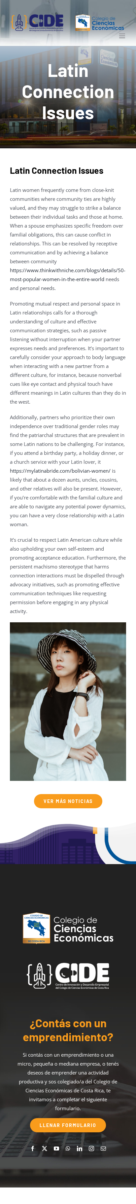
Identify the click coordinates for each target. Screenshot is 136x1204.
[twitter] (44, 1148)
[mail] (103, 1148)
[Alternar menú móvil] (122, 35)
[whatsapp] (68, 1148)
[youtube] (56, 1148)
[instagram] (91, 1148)
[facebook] (32, 1148)
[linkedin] (79, 1148)
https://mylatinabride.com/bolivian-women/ (60, 470)
